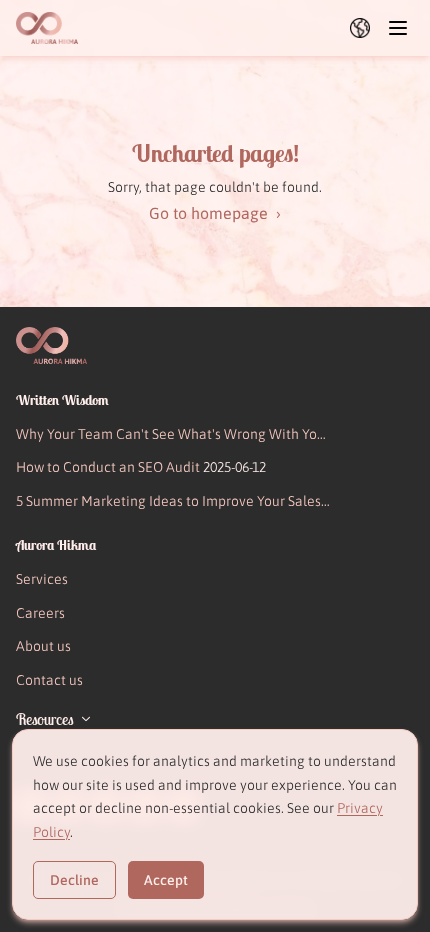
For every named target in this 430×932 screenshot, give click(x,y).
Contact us (49, 680)
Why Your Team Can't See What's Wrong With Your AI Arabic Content (173, 436)
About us (43, 646)
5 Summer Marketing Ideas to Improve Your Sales (168, 503)
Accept (166, 880)
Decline (74, 880)
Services (42, 579)
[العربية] (360, 28)
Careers (40, 613)
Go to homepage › (215, 213)
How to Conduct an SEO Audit (141, 467)
